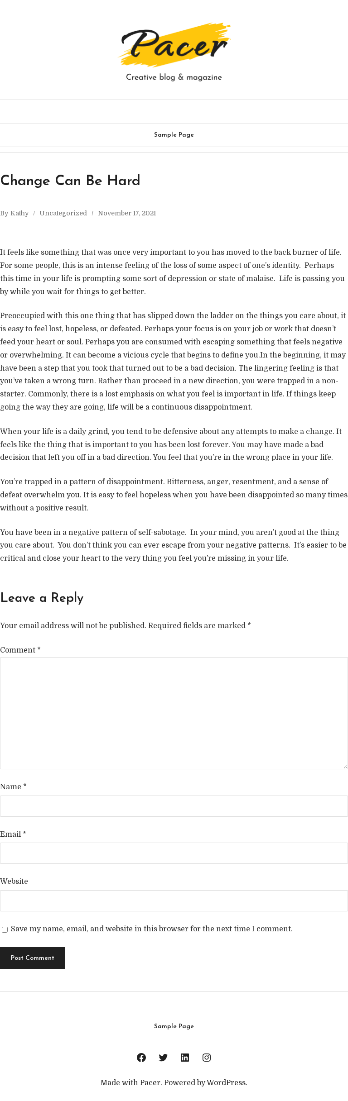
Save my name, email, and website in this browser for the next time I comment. (152, 929)
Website (14, 881)
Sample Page (174, 135)
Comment (20, 650)
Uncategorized (63, 213)
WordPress (226, 1083)
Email (13, 834)
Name (13, 787)
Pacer (150, 1083)
